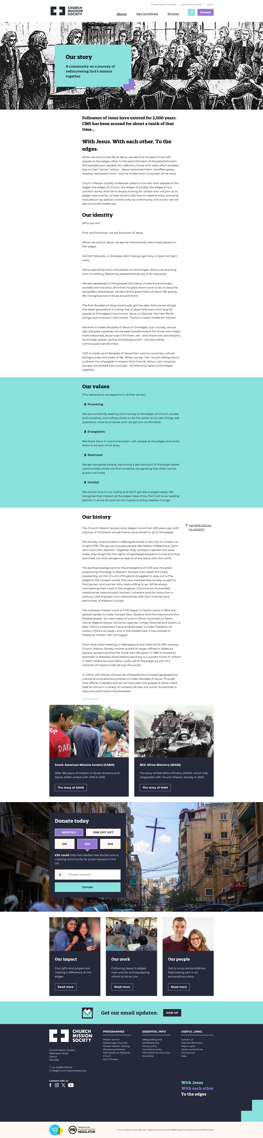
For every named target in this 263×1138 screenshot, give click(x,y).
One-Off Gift (103, 832)
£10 (64, 844)
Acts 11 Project (110, 1059)
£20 (87, 844)
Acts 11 (210, 4)
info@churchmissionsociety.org (68, 1070)
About (121, 14)
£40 (110, 844)
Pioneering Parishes (191, 4)
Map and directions (191, 1043)
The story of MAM (155, 787)
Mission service (111, 1039)
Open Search (191, 12)
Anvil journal (188, 1052)
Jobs (183, 1056)
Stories (173, 14)
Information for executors (156, 1052)
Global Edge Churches (115, 1043)
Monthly (69, 832)
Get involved (147, 14)
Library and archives (192, 1049)
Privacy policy (149, 1046)
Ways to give (188, 1046)
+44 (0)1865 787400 (61, 1067)
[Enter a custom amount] (93, 874)
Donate (205, 12)
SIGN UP (172, 1012)
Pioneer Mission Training (163, 4)
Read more (66, 987)
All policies (148, 1056)
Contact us (187, 1039)
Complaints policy (152, 1049)
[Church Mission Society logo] (68, 10)
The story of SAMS (71, 787)
